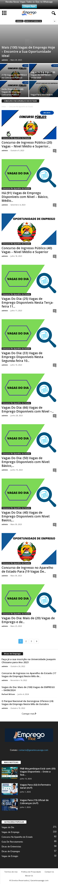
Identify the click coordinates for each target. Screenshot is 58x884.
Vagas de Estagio (10, 856)
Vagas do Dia (8, 827)
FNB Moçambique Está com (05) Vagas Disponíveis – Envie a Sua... (37, 771)
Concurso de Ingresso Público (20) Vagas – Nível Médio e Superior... (27, 144)
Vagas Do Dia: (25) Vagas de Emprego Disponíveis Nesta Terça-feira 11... (27, 303)
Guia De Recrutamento (12, 842)
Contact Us (49, 872)
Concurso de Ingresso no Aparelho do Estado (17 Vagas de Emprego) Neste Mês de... (29, 675)
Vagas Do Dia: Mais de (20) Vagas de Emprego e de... (28, 620)
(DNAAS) (19, 21)
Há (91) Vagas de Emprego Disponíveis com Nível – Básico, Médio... (25, 197)
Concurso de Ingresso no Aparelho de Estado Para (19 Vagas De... (27, 570)
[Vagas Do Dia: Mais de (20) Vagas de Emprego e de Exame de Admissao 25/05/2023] (29, 599)
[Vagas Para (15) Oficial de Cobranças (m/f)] (10, 805)
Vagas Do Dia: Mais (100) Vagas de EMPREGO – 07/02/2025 (43, 75)
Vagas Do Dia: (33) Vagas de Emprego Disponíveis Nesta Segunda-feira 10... (22, 357)
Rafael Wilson (8, 694)
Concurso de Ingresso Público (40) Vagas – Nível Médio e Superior (27, 250)
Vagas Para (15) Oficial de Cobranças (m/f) (34, 802)
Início (4, 106)
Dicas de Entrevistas (11, 846)
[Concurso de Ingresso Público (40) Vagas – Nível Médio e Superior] (29, 229)
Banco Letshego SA (33, 21)
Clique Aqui (29, 6)
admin (5, 60)
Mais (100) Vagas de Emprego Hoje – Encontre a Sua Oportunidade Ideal (28, 51)
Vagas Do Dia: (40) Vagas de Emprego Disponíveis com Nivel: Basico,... (26, 516)
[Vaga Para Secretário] (43, 89)
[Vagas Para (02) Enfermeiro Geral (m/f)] (10, 789)
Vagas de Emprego (10, 832)
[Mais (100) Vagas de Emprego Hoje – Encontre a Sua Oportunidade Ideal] (29, 44)
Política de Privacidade (31, 872)
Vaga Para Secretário (42, 94)
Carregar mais (28, 714)
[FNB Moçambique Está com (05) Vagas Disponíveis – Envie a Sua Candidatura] (10, 773)
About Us (29, 875)
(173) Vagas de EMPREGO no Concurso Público (14, 76)
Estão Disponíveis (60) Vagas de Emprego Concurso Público (12, 92)
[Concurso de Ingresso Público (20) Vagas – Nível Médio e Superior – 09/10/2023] (29, 124)
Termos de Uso (11, 872)
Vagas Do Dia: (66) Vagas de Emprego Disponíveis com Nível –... (28, 409)
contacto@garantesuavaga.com (33, 750)
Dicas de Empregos (11, 851)
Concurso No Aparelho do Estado (16, 138)
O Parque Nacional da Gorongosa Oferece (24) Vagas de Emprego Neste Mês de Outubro (27, 703)
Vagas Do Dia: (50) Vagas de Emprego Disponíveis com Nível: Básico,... (26, 462)
